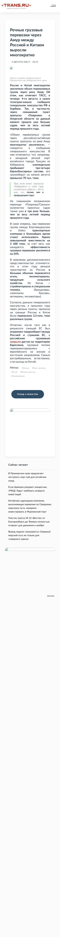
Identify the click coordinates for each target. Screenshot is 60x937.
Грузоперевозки (18, 376)
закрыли (15, 341)
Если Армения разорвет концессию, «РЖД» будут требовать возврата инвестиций (27, 491)
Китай (14, 372)
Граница (26, 368)
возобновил (20, 189)
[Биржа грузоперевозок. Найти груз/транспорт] (16, 6)
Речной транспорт (28, 372)
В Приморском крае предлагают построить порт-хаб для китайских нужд (27, 477)
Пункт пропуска (39, 368)
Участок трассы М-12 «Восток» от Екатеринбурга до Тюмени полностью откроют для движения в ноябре (29, 522)
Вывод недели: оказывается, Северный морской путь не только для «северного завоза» (29, 535)
